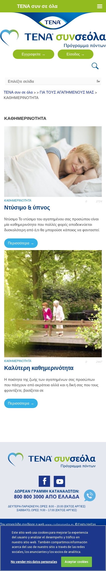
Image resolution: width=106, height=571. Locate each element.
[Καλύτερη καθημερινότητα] (53, 303)
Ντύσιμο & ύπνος (27, 207)
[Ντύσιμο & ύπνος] (53, 161)
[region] (53, 548)
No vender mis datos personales (34, 562)
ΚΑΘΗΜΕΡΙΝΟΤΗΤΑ (17, 200)
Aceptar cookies (76, 562)
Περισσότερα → (21, 243)
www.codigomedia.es (60, 524)
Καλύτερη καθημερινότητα (38, 368)
